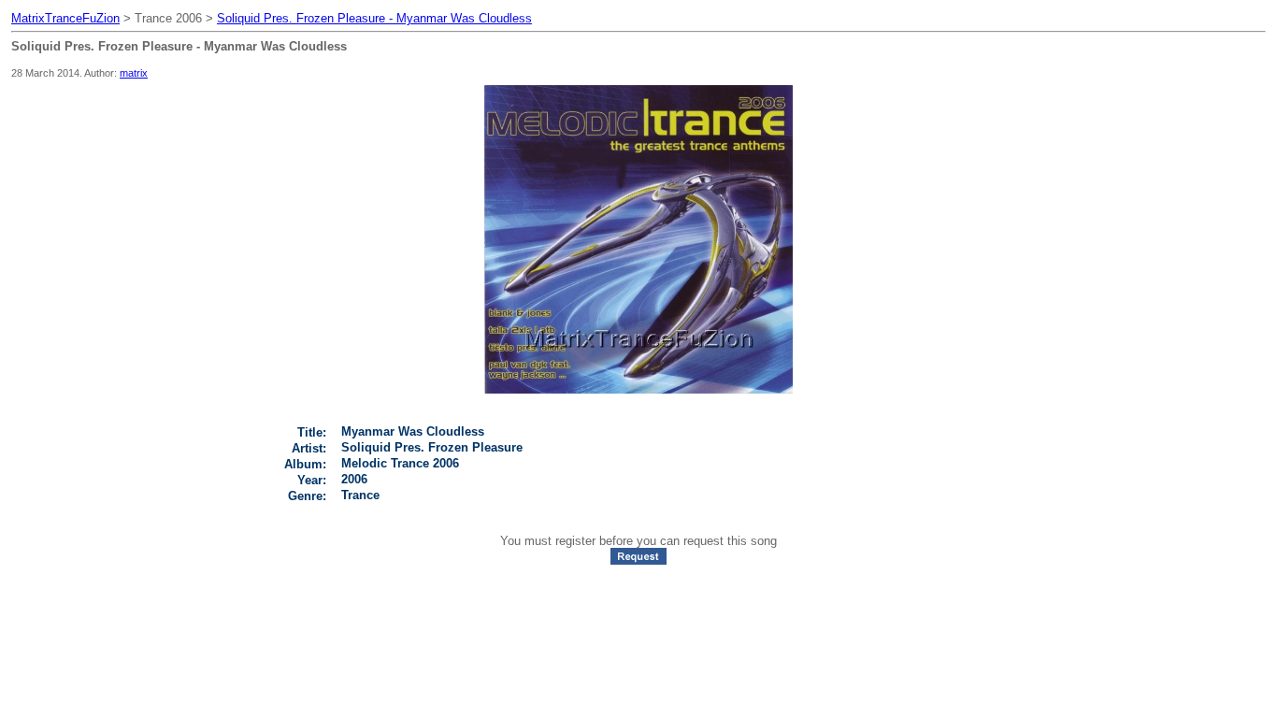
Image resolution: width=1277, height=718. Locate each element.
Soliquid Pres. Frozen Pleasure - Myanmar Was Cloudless (374, 18)
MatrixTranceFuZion (65, 18)
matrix (134, 73)
